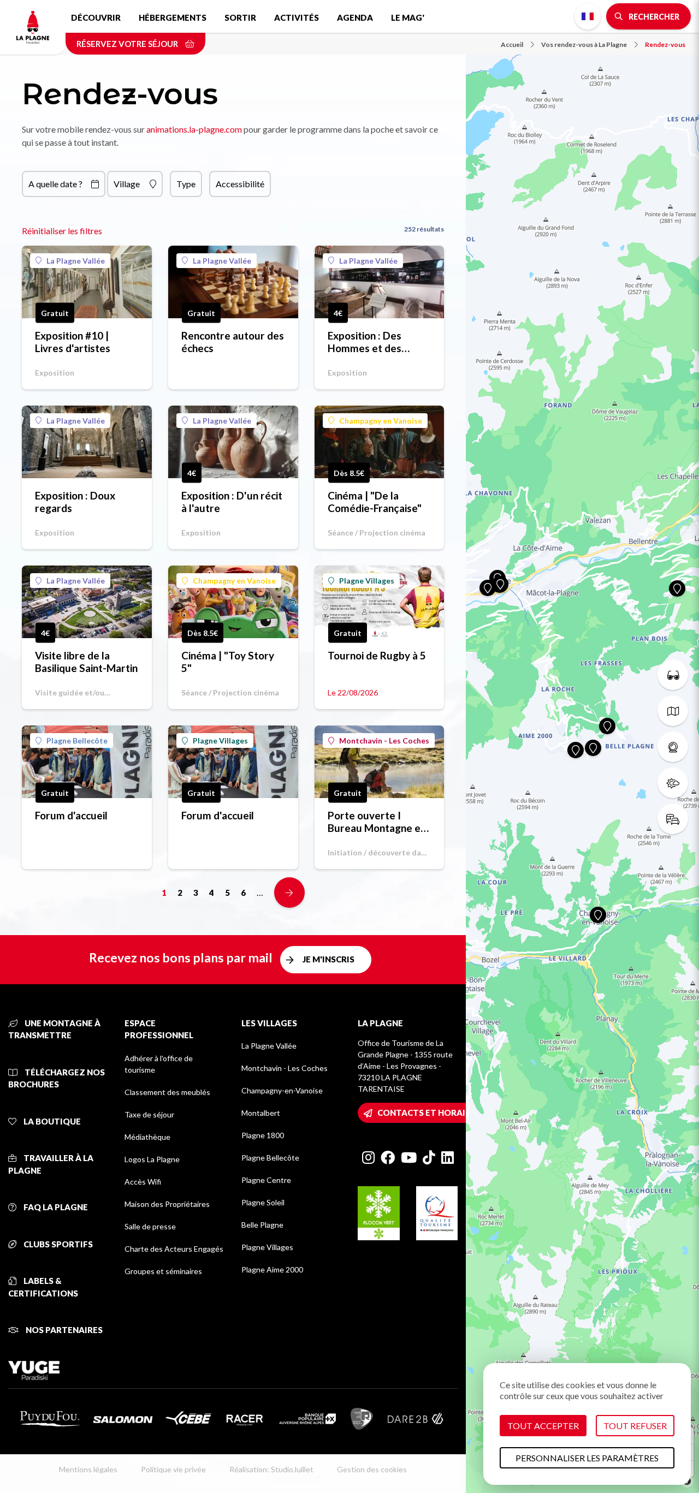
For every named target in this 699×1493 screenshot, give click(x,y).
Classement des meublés (167, 1092)
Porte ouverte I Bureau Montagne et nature (376, 821)
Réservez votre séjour (128, 44)
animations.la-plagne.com (194, 129)
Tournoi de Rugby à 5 (377, 655)
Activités (296, 17)
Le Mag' (407, 17)
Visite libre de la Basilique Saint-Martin (86, 661)
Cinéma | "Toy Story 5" (227, 661)
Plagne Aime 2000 (272, 1269)
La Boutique (51, 1121)
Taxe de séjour (149, 1114)
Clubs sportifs (57, 1244)
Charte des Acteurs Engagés (174, 1248)
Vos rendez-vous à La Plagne (584, 44)
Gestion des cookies (372, 1469)
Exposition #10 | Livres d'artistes (72, 341)
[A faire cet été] (672, 674)
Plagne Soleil (263, 1202)
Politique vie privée (173, 1469)
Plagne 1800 (262, 1135)
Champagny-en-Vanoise (282, 1090)
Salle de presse (150, 1226)
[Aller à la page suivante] (289, 892)
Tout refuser (635, 1425)
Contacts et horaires (429, 1112)
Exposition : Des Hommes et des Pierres (364, 341)
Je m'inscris (328, 959)
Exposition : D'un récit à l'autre (231, 501)
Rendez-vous (665, 44)
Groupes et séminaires (163, 1271)
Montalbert (260, 1112)
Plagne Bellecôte (77, 740)
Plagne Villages (366, 580)
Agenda (355, 17)
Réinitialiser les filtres (62, 230)
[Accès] (672, 819)
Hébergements (172, 17)
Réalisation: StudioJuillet (271, 1469)
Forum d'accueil (71, 815)
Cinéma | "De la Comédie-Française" (375, 501)
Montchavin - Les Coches (384, 740)
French (588, 16)
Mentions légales (88, 1469)
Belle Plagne (262, 1224)
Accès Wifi (143, 1181)
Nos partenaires (63, 1330)
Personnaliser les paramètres (587, 1458)
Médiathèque (147, 1136)
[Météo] (672, 783)
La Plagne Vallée (75, 260)
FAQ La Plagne (55, 1207)
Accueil (512, 44)
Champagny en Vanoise (380, 420)
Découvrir (96, 17)
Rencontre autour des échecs (232, 341)
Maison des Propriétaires (167, 1204)
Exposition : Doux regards (75, 501)
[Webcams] (672, 746)
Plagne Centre (266, 1180)
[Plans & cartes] (672, 710)
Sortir (240, 17)
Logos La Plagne (152, 1159)
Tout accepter (543, 1425)
